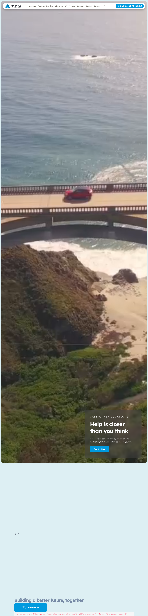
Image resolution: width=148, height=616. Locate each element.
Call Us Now (33, 607)
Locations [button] (32, 6)
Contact (89, 6)
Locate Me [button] (20, 485)
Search (19, 523)
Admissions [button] (59, 6)
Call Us (131, 6)
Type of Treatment (26, 514)
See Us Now (99, 449)
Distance (22, 501)
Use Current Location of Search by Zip (74, 481)
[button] (16, 479)
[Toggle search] (104, 6)
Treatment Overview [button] (45, 6)
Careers (97, 6)
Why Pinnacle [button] (70, 6)
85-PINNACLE (54, 558)
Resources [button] (80, 6)
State (21, 508)
